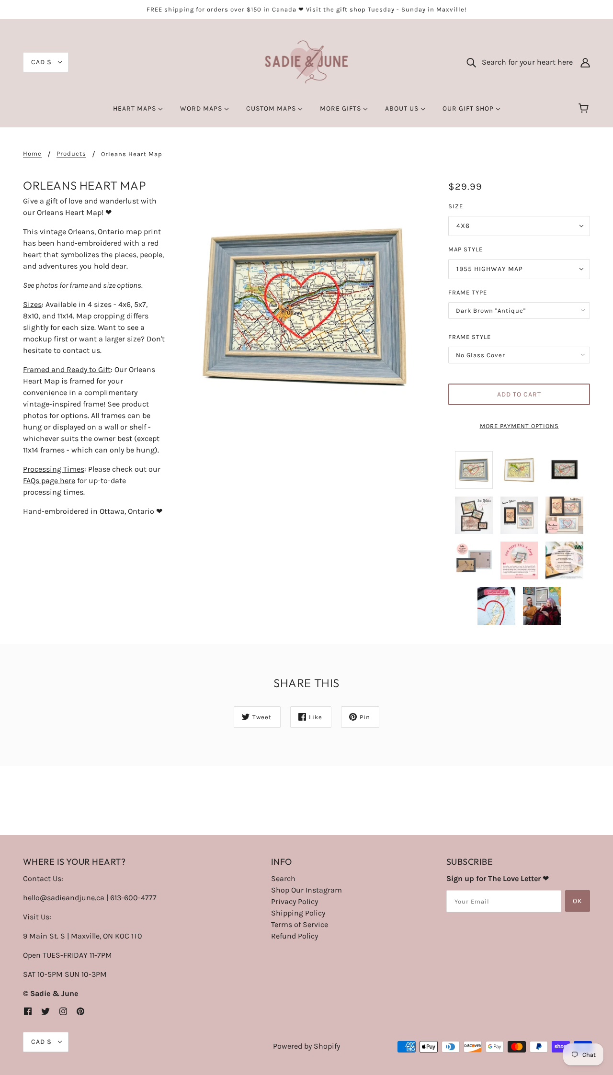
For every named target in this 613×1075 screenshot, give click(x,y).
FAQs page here (49, 480)
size (455, 206)
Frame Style (469, 336)
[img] (27, 1010)
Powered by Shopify (306, 1046)
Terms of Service (299, 924)
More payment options (519, 426)
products (71, 153)
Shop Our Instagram (306, 889)
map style (465, 249)
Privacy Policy (294, 901)
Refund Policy (294, 935)
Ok (577, 901)
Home (32, 153)
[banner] (306, 61)
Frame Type (467, 292)
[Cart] (585, 109)
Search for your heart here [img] (524, 62)
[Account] (585, 62)
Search (283, 878)
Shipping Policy (298, 912)
